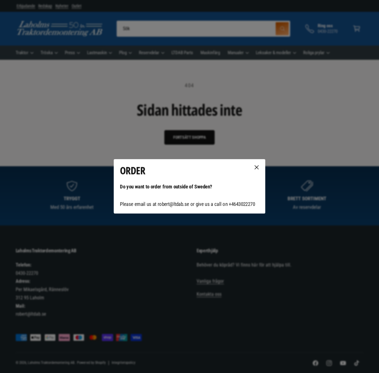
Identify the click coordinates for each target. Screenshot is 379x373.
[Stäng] (256, 167)
